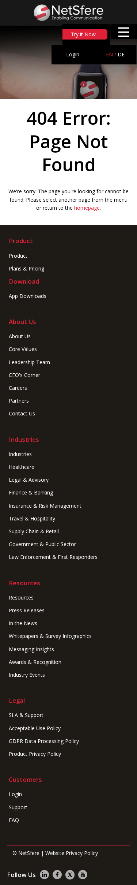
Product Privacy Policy (35, 753)
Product (18, 255)
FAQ (14, 820)
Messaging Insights (31, 649)
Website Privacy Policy (71, 852)
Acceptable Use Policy (35, 728)
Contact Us (22, 413)
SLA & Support (26, 715)
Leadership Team (29, 362)
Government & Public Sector (42, 544)
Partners (19, 400)
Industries (20, 454)
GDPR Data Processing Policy (44, 741)
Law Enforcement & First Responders (53, 556)
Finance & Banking (31, 492)
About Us (20, 336)
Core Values (23, 349)
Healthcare (21, 466)
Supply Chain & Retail (34, 531)
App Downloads (27, 295)
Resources (21, 597)
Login (72, 54)
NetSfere (28, 852)
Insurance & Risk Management (45, 505)
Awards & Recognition (35, 661)
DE (121, 54)
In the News (23, 623)
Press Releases (27, 610)
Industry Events (27, 674)
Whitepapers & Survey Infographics (50, 635)
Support (18, 807)
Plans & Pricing (26, 268)
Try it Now (83, 34)
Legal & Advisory (29, 479)
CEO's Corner (24, 374)
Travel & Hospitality (32, 518)
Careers (18, 387)
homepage (87, 207)
